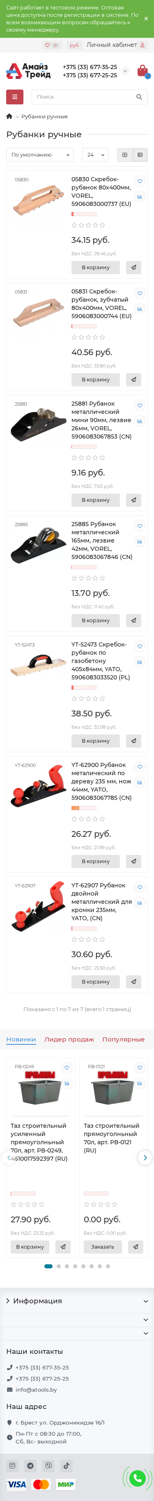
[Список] (140, 155)
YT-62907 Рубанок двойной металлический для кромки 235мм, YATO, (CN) (101, 902)
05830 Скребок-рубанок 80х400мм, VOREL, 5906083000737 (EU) (101, 192)
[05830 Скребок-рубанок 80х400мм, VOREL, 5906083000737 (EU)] (39, 200)
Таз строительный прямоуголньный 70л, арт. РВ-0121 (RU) (112, 1138)
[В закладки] (139, 181)
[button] (48, 1266)
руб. (74, 45)
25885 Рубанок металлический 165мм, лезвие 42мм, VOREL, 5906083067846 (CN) (102, 540)
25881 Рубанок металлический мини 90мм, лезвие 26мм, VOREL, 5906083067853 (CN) (101, 420)
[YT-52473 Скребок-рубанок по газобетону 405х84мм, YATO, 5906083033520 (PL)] (39, 665)
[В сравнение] (139, 196)
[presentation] (9, 1158)
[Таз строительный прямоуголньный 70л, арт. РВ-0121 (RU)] (114, 1087)
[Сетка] (125, 155)
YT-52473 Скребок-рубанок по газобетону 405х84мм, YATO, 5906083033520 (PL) (100, 661)
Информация (37, 1301)
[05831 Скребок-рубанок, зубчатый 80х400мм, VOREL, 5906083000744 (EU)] (39, 312)
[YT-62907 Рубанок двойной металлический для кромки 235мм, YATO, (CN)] (39, 906)
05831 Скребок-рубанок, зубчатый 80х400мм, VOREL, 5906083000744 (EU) (101, 304)
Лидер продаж (69, 1039)
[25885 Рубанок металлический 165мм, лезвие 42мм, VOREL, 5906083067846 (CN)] (39, 545)
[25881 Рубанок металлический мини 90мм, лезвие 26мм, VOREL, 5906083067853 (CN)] (39, 424)
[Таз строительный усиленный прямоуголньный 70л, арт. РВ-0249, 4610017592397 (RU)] (41, 1087)
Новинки (21, 1039)
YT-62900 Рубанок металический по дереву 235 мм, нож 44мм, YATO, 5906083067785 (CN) (101, 781)
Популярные (123, 1039)
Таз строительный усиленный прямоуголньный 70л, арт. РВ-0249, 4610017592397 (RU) (39, 1142)
